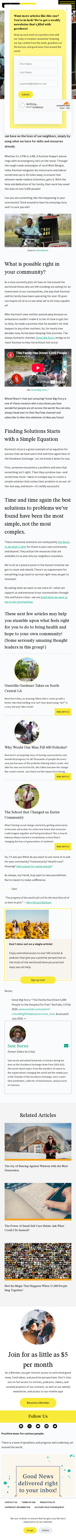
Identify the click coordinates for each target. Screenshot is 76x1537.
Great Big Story (45, 337)
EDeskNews (42, 250)
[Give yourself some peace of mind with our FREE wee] (38, 1491)
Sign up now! (38, 980)
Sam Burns (18, 1046)
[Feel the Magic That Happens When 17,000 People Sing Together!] (38, 1262)
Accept (30, 1530)
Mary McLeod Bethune (38, 902)
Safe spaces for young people (33, 866)
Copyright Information (17, 1507)
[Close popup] (66, 9)
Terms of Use (29, 1502)
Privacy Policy (47, 1502)
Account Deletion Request (49, 1507)
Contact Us (11, 1502)
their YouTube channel (42, 412)
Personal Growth (13, 1235)
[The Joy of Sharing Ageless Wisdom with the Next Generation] (38, 1142)
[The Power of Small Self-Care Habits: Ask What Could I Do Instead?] (38, 1202)
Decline (45, 1530)
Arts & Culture (12, 1295)
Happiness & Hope (15, 1175)
